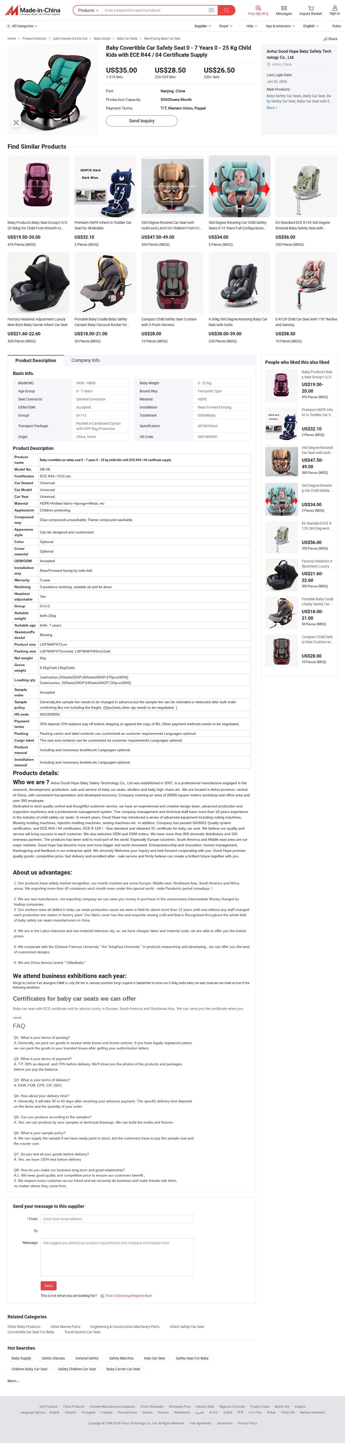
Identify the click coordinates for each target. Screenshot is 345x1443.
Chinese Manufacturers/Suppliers (112, 1406)
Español (70, 1412)
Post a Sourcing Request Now (126, 1295)
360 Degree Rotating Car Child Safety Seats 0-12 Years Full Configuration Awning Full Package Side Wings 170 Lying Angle (317, 488)
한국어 (213, 1412)
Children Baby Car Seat (29, 1369)
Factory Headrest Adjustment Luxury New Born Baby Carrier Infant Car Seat (317, 564)
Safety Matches (121, 1358)
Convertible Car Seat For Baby (31, 1331)
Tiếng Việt (288, 1412)
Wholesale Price (179, 1406)
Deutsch (163, 1412)
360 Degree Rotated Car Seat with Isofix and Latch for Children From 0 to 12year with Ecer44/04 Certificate (317, 450)
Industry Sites (205, 1406)
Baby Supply (21, 1358)
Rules (336, 25)
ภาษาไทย (255, 1412)
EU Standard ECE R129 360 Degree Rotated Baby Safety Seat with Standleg (317, 526)
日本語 (227, 1412)
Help (249, 25)
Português (88, 1412)
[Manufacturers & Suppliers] (32, 10)
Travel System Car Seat (82, 1331)
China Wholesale (151, 1406)
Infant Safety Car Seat (187, 1326)
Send (49, 1285)
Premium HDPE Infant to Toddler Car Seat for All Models (317, 412)
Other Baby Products (24, 1326)
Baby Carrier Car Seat (123, 1369)
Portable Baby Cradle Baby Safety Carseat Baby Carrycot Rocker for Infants (317, 601)
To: (36, 1230)
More (271, 107)
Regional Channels (232, 1406)
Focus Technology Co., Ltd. (139, 1423)
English (55, 1412)
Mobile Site (282, 1406)
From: (32, 1218)
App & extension (278, 25)
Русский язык (127, 1412)
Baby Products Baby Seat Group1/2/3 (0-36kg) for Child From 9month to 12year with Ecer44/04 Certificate (317, 374)
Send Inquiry (142, 120)
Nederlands (182, 1412)
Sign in (335, 13)
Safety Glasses (53, 1358)
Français (107, 1412)
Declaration (225, 1423)
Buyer (224, 25)
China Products (73, 1406)
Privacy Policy (247, 1423)
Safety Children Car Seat (77, 1369)
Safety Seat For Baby (192, 1358)
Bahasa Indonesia (312, 1412)
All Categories (22, 25)
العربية (199, 1412)
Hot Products (49, 1406)
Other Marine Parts (65, 1326)
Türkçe (271, 1412)
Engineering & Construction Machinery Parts (125, 1326)
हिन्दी (240, 1412)
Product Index (259, 1406)
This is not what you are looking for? (69, 1295)
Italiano (147, 1412)
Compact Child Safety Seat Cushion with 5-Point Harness (317, 639)
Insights (300, 1406)
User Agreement (201, 1423)
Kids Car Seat (154, 1358)
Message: (30, 1242)
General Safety (87, 1358)
